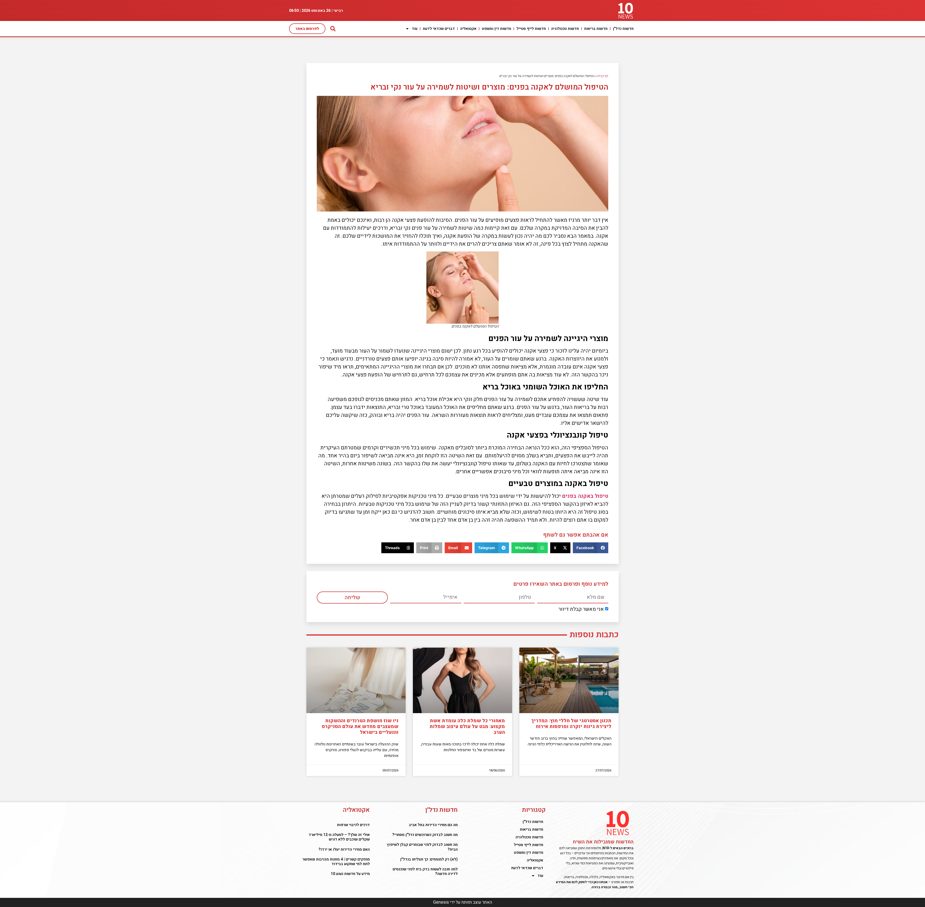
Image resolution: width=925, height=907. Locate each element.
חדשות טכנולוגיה (565, 29)
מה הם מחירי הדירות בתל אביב (433, 825)
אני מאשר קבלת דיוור (581, 609)
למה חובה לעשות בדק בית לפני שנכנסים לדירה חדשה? (425, 871)
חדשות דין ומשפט (496, 29)
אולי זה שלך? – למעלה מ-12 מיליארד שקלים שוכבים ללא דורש (339, 837)
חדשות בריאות (596, 29)
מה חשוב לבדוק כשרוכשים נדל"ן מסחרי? (425, 835)
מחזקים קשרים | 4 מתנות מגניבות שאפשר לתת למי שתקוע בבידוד (336, 861)
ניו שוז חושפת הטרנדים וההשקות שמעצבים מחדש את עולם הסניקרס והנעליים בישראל (360, 726)
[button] (590, 547)
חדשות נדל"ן (623, 29)
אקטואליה (468, 29)
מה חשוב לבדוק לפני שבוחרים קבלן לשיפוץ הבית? (422, 847)
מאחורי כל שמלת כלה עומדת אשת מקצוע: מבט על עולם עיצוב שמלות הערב (467, 726)
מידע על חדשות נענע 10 (350, 874)
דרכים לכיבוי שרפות (353, 825)
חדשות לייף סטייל (531, 29)
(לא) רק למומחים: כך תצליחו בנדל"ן (429, 859)
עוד (414, 29)
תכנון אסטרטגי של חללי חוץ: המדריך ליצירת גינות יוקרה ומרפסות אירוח (571, 723)
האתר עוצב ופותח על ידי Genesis (462, 902)
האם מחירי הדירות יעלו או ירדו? (344, 849)
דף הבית (602, 76)
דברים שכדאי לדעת (439, 29)
